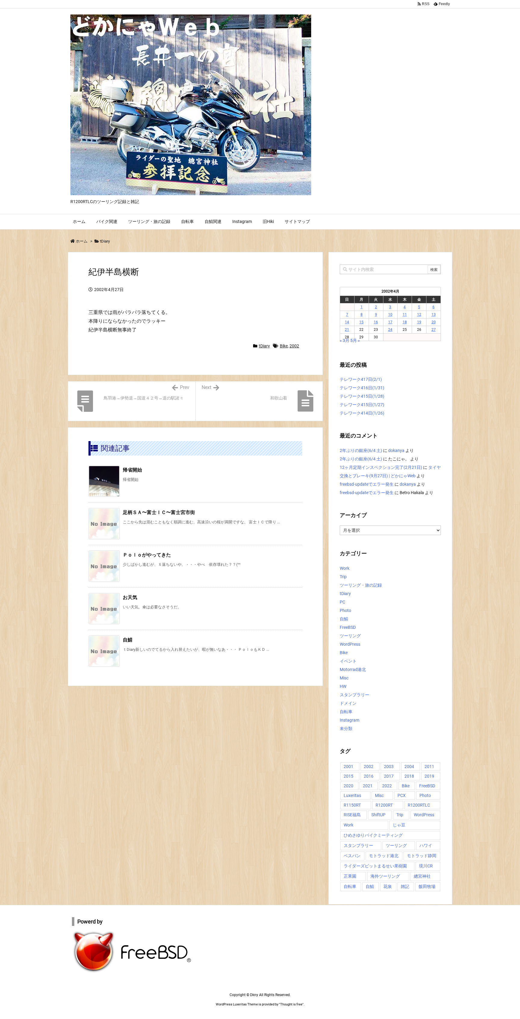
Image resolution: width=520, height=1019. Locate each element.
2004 (409, 766)
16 (376, 322)
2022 (387, 785)
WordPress (350, 644)
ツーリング (350, 635)
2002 (294, 345)
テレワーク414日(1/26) (362, 413)
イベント (348, 661)
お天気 (130, 597)
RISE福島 (352, 814)
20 (434, 322)
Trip (343, 576)
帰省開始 (132, 470)
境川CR (426, 866)
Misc (344, 678)
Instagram (349, 720)
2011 (429, 766)
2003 (389, 766)
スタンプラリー (354, 694)
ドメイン (348, 703)
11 (405, 314)
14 (347, 322)
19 (419, 322)
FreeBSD (348, 627)
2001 (348, 766)
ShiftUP (378, 814)
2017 (389, 776)
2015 (348, 776)
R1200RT (384, 805)
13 (434, 314)
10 (390, 314)
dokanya (396, 450)
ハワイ (425, 845)
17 (390, 322)
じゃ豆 (399, 825)
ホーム (82, 241)
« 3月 (344, 340)
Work (344, 568)
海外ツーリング (385, 876)
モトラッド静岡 (421, 855)
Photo (345, 610)
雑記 (405, 886)
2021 (368, 785)
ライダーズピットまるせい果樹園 (375, 866)
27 (434, 330)
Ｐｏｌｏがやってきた (147, 555)
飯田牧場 (427, 886)
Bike (284, 345)
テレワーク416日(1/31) (362, 387)
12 (419, 314)
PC (342, 602)
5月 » (355, 340)
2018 (409, 776)
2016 (368, 776)
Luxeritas (352, 795)
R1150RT (352, 805)
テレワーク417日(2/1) (361, 379)
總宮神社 (422, 876)
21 (347, 330)
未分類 (346, 728)
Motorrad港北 (353, 669)
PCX (402, 795)
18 (405, 322)
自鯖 (127, 640)
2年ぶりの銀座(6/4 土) (361, 450)
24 (390, 330)
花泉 (387, 886)
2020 (348, 785)
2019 (429, 776)
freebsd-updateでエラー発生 (367, 484)
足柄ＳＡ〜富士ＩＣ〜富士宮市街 (159, 512)
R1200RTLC (419, 805)
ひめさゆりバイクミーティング (373, 835)
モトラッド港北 (383, 855)
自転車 (346, 711)
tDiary (105, 241)
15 (361, 322)
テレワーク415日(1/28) (362, 396)
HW (343, 686)
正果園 (350, 876)
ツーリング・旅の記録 (361, 585)
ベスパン (352, 855)
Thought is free (291, 1004)
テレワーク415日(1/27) (362, 404)
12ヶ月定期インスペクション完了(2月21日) (381, 467)
